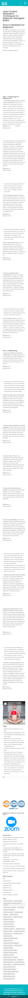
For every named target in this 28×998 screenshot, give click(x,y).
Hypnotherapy (20, 907)
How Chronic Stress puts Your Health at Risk (13, 866)
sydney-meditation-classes (18, 964)
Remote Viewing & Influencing (9, 959)
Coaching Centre (7, 881)
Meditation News (7, 892)
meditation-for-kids (7, 933)
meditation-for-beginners (8, 921)
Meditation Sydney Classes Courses (13, 990)
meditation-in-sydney (7, 945)
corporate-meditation (8, 901)
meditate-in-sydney (19, 912)
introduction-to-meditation (9, 909)
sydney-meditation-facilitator (9, 969)
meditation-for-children (8, 924)
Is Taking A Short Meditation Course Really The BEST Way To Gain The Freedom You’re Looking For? (13, 855)
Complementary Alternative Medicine (12, 883)
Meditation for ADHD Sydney (10, 841)
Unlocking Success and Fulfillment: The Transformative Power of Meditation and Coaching (13, 849)
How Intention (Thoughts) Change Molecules (14, 868)
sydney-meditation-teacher (9, 976)
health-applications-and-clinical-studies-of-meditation (12, 904)
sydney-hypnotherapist (8, 962)
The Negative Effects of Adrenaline (11, 863)
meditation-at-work (7, 917)
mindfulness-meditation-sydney (10, 952)
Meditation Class (7, 887)
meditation (5, 914)
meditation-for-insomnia (19, 931)
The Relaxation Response (8, 978)
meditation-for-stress (8, 940)
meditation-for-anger (17, 917)
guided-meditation (18, 901)
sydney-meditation (7, 964)
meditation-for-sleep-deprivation (10, 938)
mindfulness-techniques (8, 955)
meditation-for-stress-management (11, 943)
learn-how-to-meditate (8, 912)
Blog (4, 878)
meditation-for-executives (8, 928)
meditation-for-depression (9, 926)
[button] (25, 3)
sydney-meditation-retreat (9, 974)
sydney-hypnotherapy (19, 962)
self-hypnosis (20, 959)
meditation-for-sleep (7, 936)
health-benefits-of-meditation (9, 907)
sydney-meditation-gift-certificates (10, 971)
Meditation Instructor (8, 890)
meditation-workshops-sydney (10, 950)
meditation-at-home (14, 914)
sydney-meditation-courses (9, 967)
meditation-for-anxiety (8, 919)
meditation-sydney (18, 945)
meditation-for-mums (17, 933)
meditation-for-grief (20, 928)
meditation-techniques (8, 948)
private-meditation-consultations (10, 957)
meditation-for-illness (8, 931)
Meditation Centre (7, 885)
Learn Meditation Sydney (10, 992)
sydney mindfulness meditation (10, 894)
